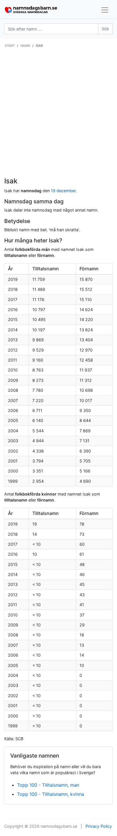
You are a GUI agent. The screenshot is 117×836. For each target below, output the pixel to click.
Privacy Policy (98, 826)
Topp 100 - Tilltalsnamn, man (48, 785)
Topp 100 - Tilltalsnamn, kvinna (50, 794)
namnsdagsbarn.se (59, 826)
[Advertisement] (58, 115)
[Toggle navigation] (104, 10)
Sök (105, 28)
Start (10, 46)
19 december (63, 190)
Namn (25, 46)
